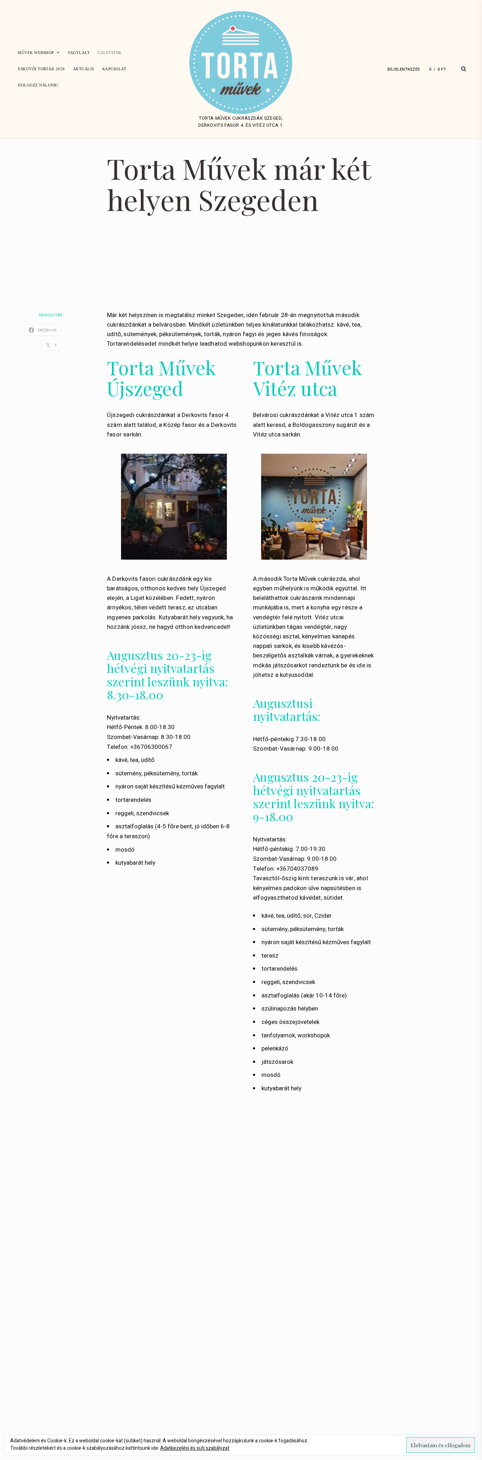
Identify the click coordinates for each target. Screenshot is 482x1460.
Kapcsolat (114, 69)
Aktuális (83, 69)
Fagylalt (79, 52)
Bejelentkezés (403, 69)
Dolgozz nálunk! (38, 85)
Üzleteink (110, 52)
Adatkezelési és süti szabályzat (194, 1448)
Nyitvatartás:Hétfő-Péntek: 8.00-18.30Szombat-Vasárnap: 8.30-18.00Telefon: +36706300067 (149, 732)
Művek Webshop (36, 52)
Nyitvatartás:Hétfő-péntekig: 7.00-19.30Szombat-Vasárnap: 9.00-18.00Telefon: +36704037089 (295, 854)
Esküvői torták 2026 (41, 69)
